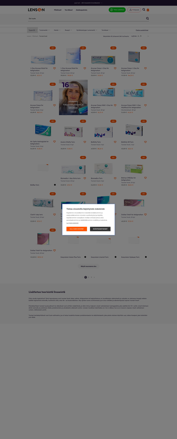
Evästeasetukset (100, 229)
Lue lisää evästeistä (72, 223)
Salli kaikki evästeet (77, 229)
